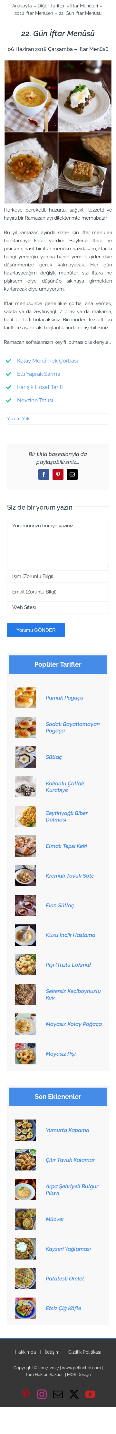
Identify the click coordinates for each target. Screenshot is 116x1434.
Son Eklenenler (58, 1096)
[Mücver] (25, 1212)
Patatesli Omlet (65, 1278)
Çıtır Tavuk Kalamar (70, 1160)
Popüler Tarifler (58, 664)
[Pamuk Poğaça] (25, 690)
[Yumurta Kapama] (25, 1123)
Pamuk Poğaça (64, 697)
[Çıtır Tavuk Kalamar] (25, 1153)
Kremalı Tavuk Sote (70, 875)
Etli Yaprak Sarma (38, 374)
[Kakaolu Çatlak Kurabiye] (25, 779)
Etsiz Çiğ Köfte (63, 1308)
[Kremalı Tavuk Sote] (25, 868)
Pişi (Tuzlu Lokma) (68, 964)
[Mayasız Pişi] (25, 1046)
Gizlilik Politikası (84, 1352)
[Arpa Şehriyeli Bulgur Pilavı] (25, 1182)
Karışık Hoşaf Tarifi (40, 387)
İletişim (52, 1352)
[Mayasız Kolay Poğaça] (25, 1017)
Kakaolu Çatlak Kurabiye (65, 786)
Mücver (55, 1219)
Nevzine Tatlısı (35, 400)
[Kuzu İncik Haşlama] (25, 928)
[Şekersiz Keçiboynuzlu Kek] (25, 987)
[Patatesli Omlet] (25, 1271)
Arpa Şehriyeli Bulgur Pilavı (72, 1189)
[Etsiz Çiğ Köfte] (25, 1301)
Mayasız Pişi (61, 1054)
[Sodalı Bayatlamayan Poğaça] (25, 720)
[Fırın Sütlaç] (25, 898)
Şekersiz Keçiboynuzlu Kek (73, 994)
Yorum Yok (18, 418)
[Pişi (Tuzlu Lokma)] (25, 957)
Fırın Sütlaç (60, 905)
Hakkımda (25, 1352)
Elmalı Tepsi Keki (66, 846)
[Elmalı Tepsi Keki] (25, 839)
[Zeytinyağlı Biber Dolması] (25, 809)
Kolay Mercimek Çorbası (47, 360)
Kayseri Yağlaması (68, 1249)
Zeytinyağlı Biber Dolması (67, 816)
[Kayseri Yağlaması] (25, 1242)
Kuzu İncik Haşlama (70, 935)
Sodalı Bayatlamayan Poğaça (73, 727)
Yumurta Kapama (67, 1130)
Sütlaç (54, 757)
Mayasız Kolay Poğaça (74, 1024)
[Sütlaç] (25, 750)
